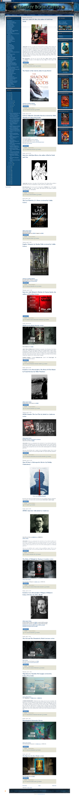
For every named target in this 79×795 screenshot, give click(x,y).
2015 (9, 173)
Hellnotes (9, 42)
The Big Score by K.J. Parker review (14, 160)
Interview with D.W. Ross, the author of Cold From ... (14, 114)
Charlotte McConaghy (30, 714)
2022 (9, 98)
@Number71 (10, 20)
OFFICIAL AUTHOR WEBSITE (29, 103)
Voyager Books (10, 83)
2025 (9, 94)
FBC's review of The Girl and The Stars (32, 662)
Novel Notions (10, 50)
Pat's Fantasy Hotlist (11, 54)
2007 (9, 183)
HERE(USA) (34, 537)
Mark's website (25, 660)
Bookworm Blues (11, 24)
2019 (9, 167)
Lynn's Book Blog (11, 48)
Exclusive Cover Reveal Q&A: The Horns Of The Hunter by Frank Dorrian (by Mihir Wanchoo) (39, 371)
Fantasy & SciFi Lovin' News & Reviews (13, 34)
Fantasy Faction (10, 36)
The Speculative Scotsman (12, 77)
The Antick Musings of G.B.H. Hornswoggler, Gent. (13, 67)
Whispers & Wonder (11, 86)
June (10, 109)
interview (34, 65)
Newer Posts (25, 785)
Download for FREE (29, 625)
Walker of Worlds (11, 84)
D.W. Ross (31, 65)
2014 (9, 174)
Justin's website (25, 538)
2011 (9, 178)
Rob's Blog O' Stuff (11, 58)
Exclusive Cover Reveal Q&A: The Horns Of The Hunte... (14, 134)
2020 (9, 166)
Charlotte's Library (11, 26)
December (11, 100)
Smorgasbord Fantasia (12, 62)
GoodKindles (10, 40)
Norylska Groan (41, 319)
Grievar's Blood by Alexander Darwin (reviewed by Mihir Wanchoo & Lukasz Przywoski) (39, 116)
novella (35, 781)
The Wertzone (10, 79)
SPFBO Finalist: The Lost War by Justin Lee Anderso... (14, 137)
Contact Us (61, 36)
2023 (9, 96)
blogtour (28, 194)
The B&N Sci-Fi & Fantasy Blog (13, 69)
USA (35, 139)
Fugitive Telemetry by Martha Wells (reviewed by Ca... (14, 126)
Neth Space (10, 49)
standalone (40, 363)
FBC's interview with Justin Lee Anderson (33, 439)
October (10, 103)
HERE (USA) (37, 581)
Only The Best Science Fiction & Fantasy (13, 52)
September (11, 105)
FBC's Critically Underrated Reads (63, 22)
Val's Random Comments (12, 82)
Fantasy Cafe (10, 35)
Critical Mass (10, 29)
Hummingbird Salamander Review (14, 158)
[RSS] (5, 791)
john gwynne (32, 109)
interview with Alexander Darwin (38, 142)
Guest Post (28, 504)
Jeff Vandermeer (32, 749)
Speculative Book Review (12, 63)
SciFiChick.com (10, 60)
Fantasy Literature (11, 37)
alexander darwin (29, 149)
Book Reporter (10, 23)
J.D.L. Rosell (32, 632)
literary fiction (40, 714)
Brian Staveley (32, 363)
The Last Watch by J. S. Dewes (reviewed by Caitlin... (13, 123)
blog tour (28, 65)
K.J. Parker (32, 781)
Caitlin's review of (31, 281)
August (10, 106)
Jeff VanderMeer (11, 45)
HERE (35, 104)
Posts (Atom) (29, 787)
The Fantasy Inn (11, 72)
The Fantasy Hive (11, 71)
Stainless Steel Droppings (12, 64)
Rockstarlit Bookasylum (12, 59)
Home (39, 785)
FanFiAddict (10, 32)
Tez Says (9, 65)
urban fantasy (42, 586)
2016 (9, 171)
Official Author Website (27, 230)
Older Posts (54, 785)
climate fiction (35, 714)
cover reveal (28, 408)
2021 (9, 99)
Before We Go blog (11, 21)
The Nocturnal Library (12, 73)
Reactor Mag (10, 56)
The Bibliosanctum (11, 70)
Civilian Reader (10, 27)
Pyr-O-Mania (10, 55)
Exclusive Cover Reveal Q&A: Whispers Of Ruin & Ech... (14, 149)
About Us (61, 35)
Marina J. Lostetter (37, 586)
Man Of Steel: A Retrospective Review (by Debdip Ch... (14, 141)
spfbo (37, 456)
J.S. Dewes (32, 238)
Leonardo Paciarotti (42, 496)
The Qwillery (10, 75)
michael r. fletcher (35, 319)
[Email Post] (34, 64)
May (10, 110)
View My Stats (8, 186)
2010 (9, 179)
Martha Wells (32, 286)
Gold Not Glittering (11, 39)
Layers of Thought (11, 47)
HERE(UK (40, 698)
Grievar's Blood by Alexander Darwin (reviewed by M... (14, 118)
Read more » (26, 62)
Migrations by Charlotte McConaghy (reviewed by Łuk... (14, 155)
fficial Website (27, 696)
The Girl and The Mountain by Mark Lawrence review (14, 152)
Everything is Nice (11, 31)
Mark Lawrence (36, 667)
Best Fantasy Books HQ (12, 22)
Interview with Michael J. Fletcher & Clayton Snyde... (14, 129)
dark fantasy (28, 319)
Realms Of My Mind (11, 57)
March (10, 162)
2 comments (45, 363)
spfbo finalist (43, 456)
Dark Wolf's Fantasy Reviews (13, 30)
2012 (9, 177)
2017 (9, 170)
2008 (9, 182)
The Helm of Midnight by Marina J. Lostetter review (14, 146)
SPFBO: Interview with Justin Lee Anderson (14, 144)
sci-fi (35, 286)
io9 (8, 43)
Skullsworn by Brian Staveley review (14, 131)
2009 (9, 181)
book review (28, 109)
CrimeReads (10, 28)
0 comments (39, 65)
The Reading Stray (11, 76)
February (11, 163)
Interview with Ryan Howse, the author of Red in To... (14, 121)
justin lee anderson (33, 456)
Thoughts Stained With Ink (12, 80)
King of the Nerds (11, 46)
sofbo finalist (31, 554)
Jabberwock (10, 44)
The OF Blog (10, 74)
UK (37, 139)
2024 (9, 95)
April (10, 111)
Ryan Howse (34, 194)
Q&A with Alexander (28, 143)
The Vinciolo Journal (11, 78)
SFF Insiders (10, 61)
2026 (9, 92)
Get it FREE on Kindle (40, 625)
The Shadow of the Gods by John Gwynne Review (14, 116)
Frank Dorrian (32, 408)
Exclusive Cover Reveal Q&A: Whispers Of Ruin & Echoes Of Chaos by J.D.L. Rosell (37, 594)
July (10, 107)
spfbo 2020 (39, 456)
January (10, 165)
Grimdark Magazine (11, 41)
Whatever (9, 85)
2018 (9, 169)
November (11, 102)
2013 (9, 175)
